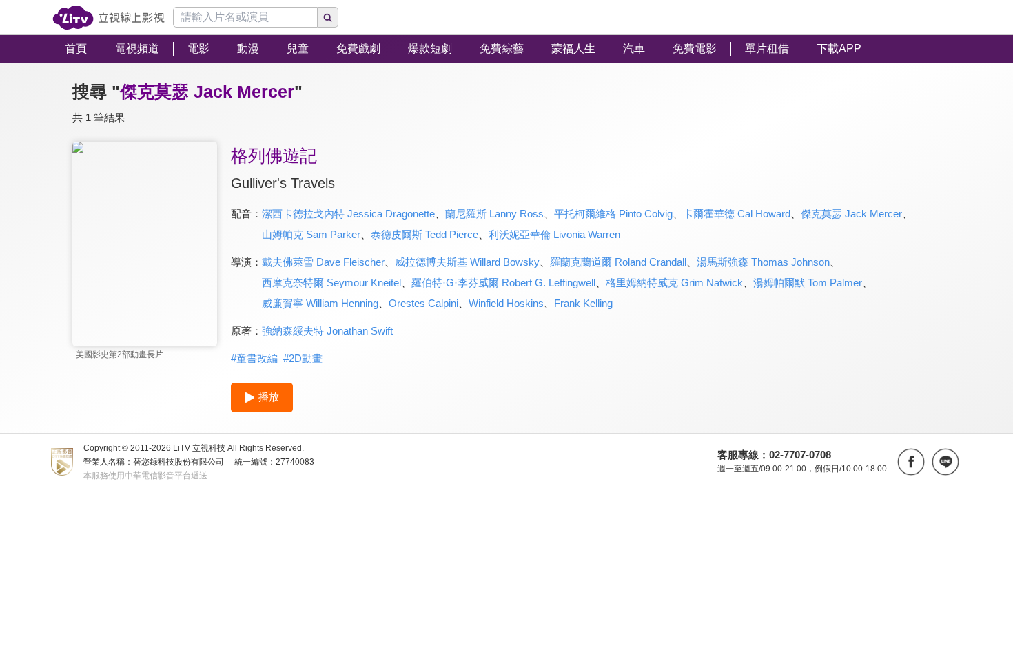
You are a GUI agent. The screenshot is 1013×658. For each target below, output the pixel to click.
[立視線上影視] (108, 18)
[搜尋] (328, 17)
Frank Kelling (583, 303)
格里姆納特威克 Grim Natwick (674, 282)
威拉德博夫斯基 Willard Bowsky (467, 262)
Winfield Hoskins (506, 303)
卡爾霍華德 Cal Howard (736, 214)
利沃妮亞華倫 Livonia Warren (554, 234)
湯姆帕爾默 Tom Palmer (807, 282)
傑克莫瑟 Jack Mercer (851, 214)
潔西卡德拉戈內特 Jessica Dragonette (348, 214)
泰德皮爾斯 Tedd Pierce (424, 234)
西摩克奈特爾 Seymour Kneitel (331, 282)
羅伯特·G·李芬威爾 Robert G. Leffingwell (503, 282)
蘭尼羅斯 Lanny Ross (494, 214)
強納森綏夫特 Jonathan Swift (327, 331)
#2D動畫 (303, 358)
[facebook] (911, 462)
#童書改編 (254, 358)
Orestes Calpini (423, 303)
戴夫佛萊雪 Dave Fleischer (323, 262)
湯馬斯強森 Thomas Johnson (763, 262)
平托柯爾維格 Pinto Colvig (613, 214)
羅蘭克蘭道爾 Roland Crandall (618, 262)
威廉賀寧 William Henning (320, 303)
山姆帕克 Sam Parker (311, 234)
